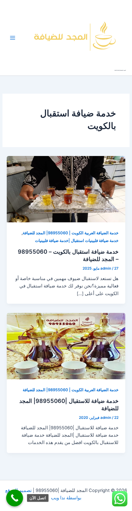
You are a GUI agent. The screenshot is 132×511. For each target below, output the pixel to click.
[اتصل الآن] (14, 498)
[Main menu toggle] (12, 37)
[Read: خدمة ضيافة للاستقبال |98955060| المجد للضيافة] (66, 346)
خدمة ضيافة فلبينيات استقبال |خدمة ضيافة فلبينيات (76, 240)
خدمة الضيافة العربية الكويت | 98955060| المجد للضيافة (70, 233)
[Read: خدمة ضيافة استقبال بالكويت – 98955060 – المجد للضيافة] (66, 189)
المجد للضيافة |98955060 (120, 70)
